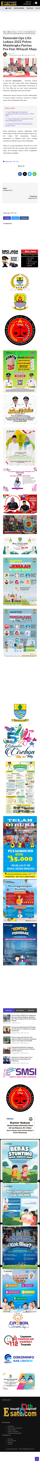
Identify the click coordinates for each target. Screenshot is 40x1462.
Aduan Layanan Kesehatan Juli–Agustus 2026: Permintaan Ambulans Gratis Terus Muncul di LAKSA (23, 1039)
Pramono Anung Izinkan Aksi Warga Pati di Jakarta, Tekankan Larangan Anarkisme (23, 1028)
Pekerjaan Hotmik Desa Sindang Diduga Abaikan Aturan (18, 125)
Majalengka (8, 161)
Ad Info (10, 1444)
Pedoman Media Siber (15, 1433)
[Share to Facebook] (20, 174)
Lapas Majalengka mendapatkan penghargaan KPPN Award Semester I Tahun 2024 (19, 113)
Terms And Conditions (15, 1428)
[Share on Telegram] (30, 174)
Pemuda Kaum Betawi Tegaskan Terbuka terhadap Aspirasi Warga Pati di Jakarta (23, 1049)
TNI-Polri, (33, 55)
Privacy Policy (12, 1430)
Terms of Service (13, 1431)
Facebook (24, 218)
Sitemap (10, 1439)
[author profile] (5, 54)
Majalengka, (27, 55)
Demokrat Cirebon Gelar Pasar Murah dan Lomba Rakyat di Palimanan (22, 1059)
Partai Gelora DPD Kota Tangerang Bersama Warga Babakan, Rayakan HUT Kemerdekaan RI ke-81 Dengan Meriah (23, 1017)
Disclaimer (11, 1426)
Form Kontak (12, 1440)
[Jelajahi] (35, 3)
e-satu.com (9, 1449)
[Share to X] (25, 174)
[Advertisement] (20, 680)
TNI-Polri (16, 161)
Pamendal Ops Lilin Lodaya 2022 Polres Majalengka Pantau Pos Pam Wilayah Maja (20, 43)
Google (7, 218)
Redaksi (10, 1442)
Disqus (15, 218)
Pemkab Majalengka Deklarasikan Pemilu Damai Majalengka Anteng (19, 120)
